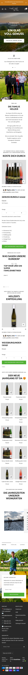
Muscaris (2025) (7, 397)
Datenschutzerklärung (21, 616)
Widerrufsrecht (19, 620)
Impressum (18, 609)
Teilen (3, 367)
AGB (17, 612)
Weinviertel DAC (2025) (21, 440)
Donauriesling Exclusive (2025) (21, 419)
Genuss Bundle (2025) (13, 197)
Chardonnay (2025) (21, 397)
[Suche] (5, 9)
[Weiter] (25, 329)
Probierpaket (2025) (7, 440)
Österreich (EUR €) (7, 653)
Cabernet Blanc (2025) (7, 482)
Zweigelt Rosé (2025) (20, 482)
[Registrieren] (24, 646)
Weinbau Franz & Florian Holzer (11, 186)
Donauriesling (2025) (7, 418)
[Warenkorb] (25, 9)
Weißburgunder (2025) (11, 344)
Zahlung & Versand (20, 623)
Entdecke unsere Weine (14, 41)
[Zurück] (2, 329)
